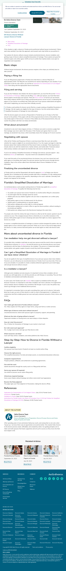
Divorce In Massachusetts (19, 524)
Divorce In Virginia (7, 543)
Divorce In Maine (56, 521)
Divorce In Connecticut (18, 516)
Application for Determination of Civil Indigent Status (19, 392)
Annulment (7, 394)
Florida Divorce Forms (51, 456)
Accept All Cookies (37, 13)
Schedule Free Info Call (21, 479)
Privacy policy (49, 547)
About (31, 479)
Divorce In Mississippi (55, 524)
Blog (19, 491)
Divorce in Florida (15, 37)
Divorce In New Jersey (6, 532)
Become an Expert (32, 485)
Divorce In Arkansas (45, 513)
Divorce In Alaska (19, 513)
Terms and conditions (37, 547)
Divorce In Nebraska (33, 527)
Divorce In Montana (20, 527)
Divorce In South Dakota (7, 539)
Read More (7, 462)
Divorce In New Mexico (19, 532)
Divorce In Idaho (32, 519)
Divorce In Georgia (7, 519)
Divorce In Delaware (33, 515)
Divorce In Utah (44, 539)
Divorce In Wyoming (57, 543)
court (42, 172)
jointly (35, 96)
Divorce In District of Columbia (45, 516)
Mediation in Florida (10, 396)
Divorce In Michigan (32, 523)
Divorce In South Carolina (56, 535)
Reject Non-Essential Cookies (53, 13)
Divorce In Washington (18, 543)
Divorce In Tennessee (20, 539)
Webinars (32, 489)
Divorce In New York (33, 531)
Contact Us (32, 482)
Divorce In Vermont (57, 539)
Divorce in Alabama (8, 513)
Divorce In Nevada (44, 527)
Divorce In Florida (56, 515)
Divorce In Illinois (44, 519)
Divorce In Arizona (32, 513)
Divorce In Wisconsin (45, 543)
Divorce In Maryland (8, 523)
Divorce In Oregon (19, 535)
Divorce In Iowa (7, 521)
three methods (39, 98)
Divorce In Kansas (19, 521)
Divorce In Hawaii (19, 519)
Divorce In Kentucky (32, 521)
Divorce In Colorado (8, 515)
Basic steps (11, 42)
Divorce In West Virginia (31, 543)
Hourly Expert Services (6, 497)
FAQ (9, 45)
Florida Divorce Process (12, 456)
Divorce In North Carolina (44, 532)
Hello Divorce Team (21, 414)
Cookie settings (22, 13)
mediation (23, 244)
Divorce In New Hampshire (56, 528)
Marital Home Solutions (21, 487)
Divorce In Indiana (56, 519)
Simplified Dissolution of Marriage (18, 43)
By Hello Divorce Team (12, 20)
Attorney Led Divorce (8, 482)
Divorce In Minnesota (45, 523)
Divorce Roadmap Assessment (7, 493)
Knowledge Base (22, 483)
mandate (28, 281)
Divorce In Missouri (7, 527)
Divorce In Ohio (56, 531)
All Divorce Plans (7, 479)
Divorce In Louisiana (45, 521)
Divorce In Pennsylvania (31, 535)
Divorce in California (57, 513)
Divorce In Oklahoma (8, 535)
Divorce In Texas (32, 539)
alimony (12, 155)
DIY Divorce (8, 35)
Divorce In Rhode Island (44, 535)
